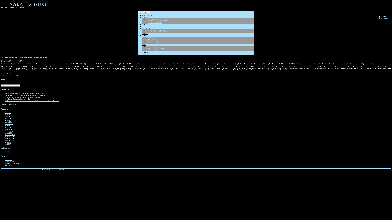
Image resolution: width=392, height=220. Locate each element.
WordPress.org (9, 165)
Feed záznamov (10, 161)
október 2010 (9, 115)
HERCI (144, 24)
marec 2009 (8, 129)
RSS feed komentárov (12, 163)
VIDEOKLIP (152, 39)
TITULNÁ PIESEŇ (154, 41)
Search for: (4, 83)
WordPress (62, 169)
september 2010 (10, 116)
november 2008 (10, 137)
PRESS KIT (152, 50)
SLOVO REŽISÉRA (155, 23)
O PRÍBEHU (152, 19)
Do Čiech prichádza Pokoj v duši (8, 73)
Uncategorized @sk (11, 152)
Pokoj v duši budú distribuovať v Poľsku (18, 99)
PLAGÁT (151, 46)
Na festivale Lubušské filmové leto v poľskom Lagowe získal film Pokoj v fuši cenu (32, 101)
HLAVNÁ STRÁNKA (147, 15)
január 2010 (9, 124)
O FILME (144, 17)
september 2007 (10, 140)
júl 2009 (7, 125)
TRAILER (151, 37)
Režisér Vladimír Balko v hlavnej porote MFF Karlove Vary (24, 93)
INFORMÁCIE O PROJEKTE (158, 21)
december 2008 (10, 135)
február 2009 (9, 131)
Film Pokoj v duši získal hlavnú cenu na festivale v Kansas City (25, 95)
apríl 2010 (8, 120)
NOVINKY (145, 34)
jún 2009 (8, 127)
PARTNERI (145, 52)
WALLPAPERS (153, 43)
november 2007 (10, 138)
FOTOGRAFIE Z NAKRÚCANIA (160, 32)
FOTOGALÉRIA (146, 28)
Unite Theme (46, 169)
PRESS (144, 45)
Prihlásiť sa (8, 160)
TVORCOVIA (145, 26)
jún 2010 (8, 118)
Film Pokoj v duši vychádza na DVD (9, 75)
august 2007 (9, 142)
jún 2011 (8, 113)
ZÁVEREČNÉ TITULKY (157, 48)
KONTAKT (145, 54)
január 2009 (9, 133)
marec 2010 (8, 122)
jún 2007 (8, 144)
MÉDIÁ (144, 35)
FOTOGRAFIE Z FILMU (156, 30)
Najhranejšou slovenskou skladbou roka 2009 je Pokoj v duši (24, 97)
